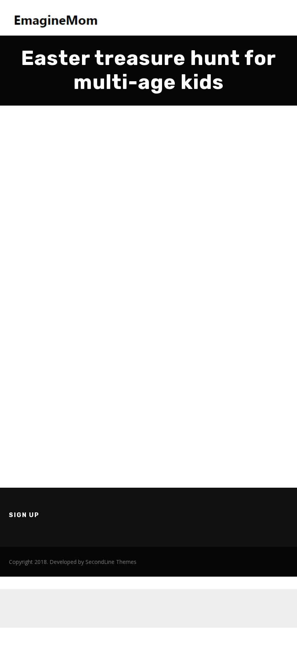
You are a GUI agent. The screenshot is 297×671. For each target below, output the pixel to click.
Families (25, 286)
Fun (44, 286)
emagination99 (35, 278)
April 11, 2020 (32, 269)
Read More (29, 423)
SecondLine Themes (111, 561)
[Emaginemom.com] (57, 18)
